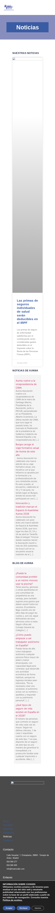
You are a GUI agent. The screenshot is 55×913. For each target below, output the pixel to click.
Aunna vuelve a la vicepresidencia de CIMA (26, 384)
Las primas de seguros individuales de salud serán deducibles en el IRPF (27, 311)
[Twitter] (27, 804)
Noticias (7, 836)
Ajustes (38, 908)
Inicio (6, 821)
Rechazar (24, 908)
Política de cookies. (12, 900)
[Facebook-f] (23, 804)
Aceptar (9, 908)
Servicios (8, 829)
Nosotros (8, 825)
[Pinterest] (32, 804)
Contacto (8, 840)
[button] (50, 7)
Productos (8, 832)
